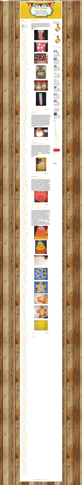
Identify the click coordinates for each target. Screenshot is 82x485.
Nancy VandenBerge (24, 21)
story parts (23, 407)
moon (23, 264)
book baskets (23, 75)
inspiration (23, 211)
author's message (24, 61)
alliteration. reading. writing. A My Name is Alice (25, 45)
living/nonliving (24, 236)
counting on (23, 115)
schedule (23, 359)
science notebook (24, 362)
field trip (23, 158)
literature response (24, 234)
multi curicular (23, 269)
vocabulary (23, 451)
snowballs (23, 384)
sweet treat (23, 416)
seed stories (23, 365)
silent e (23, 376)
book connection (24, 76)
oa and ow (23, 283)
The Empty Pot (24, 434)
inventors (23, 214)
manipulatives (23, 243)
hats (22, 190)
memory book (23, 255)
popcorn (23, 314)
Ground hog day (24, 180)
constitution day (24, 112)
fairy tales (23, 154)
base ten (23, 67)
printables (23, 320)
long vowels (23, 237)
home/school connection (25, 194)
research (23, 346)
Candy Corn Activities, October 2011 (38, 207)
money (23, 262)
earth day (23, 135)
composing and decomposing (24, 109)
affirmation (23, 42)
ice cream (23, 203)
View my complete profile (24, 22)
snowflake (23, 385)
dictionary (23, 125)
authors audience (24, 63)
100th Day (23, 33)
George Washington (24, 174)
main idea (23, 241)
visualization (23, 450)
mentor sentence (24, 257)
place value (23, 308)
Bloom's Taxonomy (24, 74)
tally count (23, 422)
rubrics (23, 352)
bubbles (23, 80)
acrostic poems (24, 39)
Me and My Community (58, 93)
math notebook (24, 247)
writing (38, 333)
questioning (23, 328)
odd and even (23, 284)
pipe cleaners (23, 306)
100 (22, 32)
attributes (23, 60)
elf (22, 142)
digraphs (23, 126)
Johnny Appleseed (24, 215)
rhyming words (24, 349)
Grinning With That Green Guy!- (58, 58)
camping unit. (23, 87)
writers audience (24, 470)
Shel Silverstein (24, 372)
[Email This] (45, 139)
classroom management (25, 100)
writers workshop (24, 471)
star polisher (23, 404)
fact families (23, 153)
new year (23, 274)
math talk (23, 248)
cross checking (24, 118)
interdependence (24, 213)
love (22, 238)
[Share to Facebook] (47, 139)
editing (23, 138)
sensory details (24, 366)
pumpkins (23, 325)
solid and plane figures (25, 392)
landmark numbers (24, 221)
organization (23, 295)
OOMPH (23, 288)
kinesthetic (23, 218)
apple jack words (24, 55)
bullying (34, 205)
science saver (23, 363)
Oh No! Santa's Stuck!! (58, 113)
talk (22, 421)
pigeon (23, 305)
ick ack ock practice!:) (35, 21)
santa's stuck (23, 358)
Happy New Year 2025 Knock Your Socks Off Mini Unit (25, 189)
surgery (23, 415)
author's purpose (24, 62)
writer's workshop (24, 469)
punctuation (23, 326)
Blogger (47, 479)
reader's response (24, 333)
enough (23, 145)
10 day (23, 31)
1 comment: (42, 173)
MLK (22, 261)
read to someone (24, 331)
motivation (23, 268)
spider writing (23, 396)
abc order (23, 36)
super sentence (24, 413)
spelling (23, 395)
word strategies (24, 462)
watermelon (23, 456)
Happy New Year (24, 186)
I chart (23, 200)
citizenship (23, 98)
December (56, 135)
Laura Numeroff (24, 222)
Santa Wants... (34, 113)
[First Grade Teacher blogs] (57, 44)
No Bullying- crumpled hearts (37, 177)
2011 (54, 134)
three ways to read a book (25, 440)
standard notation (24, 403)
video (22, 449)
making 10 (23, 242)
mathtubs (23, 250)
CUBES (23, 119)
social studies (23, 389)
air (22, 43)
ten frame (23, 429)
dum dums (23, 132)
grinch (23, 178)
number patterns (24, 282)
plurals (23, 311)
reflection (23, 343)
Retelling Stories (58, 51)
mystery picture (24, 271)
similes (23, 379)
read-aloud (23, 332)
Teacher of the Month (24, 423)
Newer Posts (33, 335)
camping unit (23, 86)
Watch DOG (23, 455)
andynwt (42, 479)
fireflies (23, 159)
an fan (23, 48)
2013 (54, 132)
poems (23, 312)
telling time (23, 428)
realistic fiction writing (24, 342)
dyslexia (23, 133)
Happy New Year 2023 (24, 187)
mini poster (23, 258)
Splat (22, 397)
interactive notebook (24, 212)
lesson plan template (24, 226)
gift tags (23, 175)
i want (23, 201)
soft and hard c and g (24, 390)
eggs (22, 140)
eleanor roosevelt (24, 141)
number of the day (24, 281)
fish (22, 160)
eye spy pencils (24, 151)
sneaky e (23, 382)
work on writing (24, 466)
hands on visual (24, 185)
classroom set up (24, 101)
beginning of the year (24, 68)
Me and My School (58, 100)
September (56, 145)
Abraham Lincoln (24, 37)
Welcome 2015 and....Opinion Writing (56, 107)
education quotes (24, 139)
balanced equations (24, 64)
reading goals (23, 339)
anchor (23, 49)
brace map (23, 77)
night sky (23, 276)
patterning (34, 333)
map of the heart (24, 244)
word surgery (23, 464)
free (22, 166)
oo (22, 287)
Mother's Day (23, 267)
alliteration (23, 44)
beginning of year (24, 69)
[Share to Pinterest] (48, 139)
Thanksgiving (23, 433)
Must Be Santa (24, 270)
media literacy (23, 254)
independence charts (24, 206)
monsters (23, 263)
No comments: (42, 332)
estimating (23, 148)
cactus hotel (23, 82)
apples (23, 56)
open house (23, 289)
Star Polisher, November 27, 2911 (38, 143)
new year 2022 (24, 275)
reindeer (23, 344)
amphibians (23, 47)
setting (23, 370)
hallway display (24, 184)
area (22, 57)
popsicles (23, 315)
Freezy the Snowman (24, 168)
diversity (23, 127)
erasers (23, 147)
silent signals (23, 378)
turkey (23, 444)
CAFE (23, 83)
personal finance (24, 302)
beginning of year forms (25, 70)
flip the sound (23, 161)
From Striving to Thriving (25, 171)
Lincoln (23, 231)
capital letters (23, 90)
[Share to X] (46, 139)
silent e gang (23, 377)
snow (22, 383)
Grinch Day (23, 179)
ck (22, 99)
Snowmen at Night (24, 388)
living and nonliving (24, 235)
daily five (23, 121)
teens (22, 426)
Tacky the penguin (24, 420)
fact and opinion (24, 152)
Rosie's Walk (23, 351)
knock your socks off (24, 219)
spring (23, 399)
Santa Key (23, 357)
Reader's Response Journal (25, 334)
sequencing (23, 369)
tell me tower (23, 427)
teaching (34, 174)
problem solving (24, 321)
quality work (23, 327)
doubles (23, 128)
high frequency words (24, 191)
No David (23, 277)
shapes (23, 371)
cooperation (23, 114)
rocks (22, 350)
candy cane (23, 88)
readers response (24, 336)
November (56, 136)
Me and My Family (58, 79)
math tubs (23, 249)
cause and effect (24, 93)
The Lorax (23, 436)
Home (41, 335)
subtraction (23, 410)
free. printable (23, 167)
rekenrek (23, 345)
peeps (23, 301)
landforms (23, 220)
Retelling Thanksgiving (58, 72)
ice (22, 202)
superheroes (23, 414)
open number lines (24, 290)
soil (22, 391)
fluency (23, 162)
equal (23, 146)
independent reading (24, 207)
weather (23, 458)
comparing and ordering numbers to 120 (25, 106)
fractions (23, 165)
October (56, 144)
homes (23, 195)
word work (23, 465)
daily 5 (23, 120)
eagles (23, 134)
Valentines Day (24, 445)
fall (22, 155)
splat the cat (23, 398)
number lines (23, 280)
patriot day (23, 299)
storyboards (23, 408)
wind (22, 459)
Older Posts (49, 335)
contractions (23, 113)
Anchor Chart (23, 50)
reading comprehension (25, 338)
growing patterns (24, 181)
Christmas (23, 95)
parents (23, 298)
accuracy (23, 38)
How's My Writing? (58, 65)
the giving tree (23, 435)
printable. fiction (24, 319)
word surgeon (23, 463)
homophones (23, 196)
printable (23, 318)
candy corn (23, 89)
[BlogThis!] (45, 173)
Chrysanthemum (37, 205)
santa (22, 356)
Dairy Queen (23, 122)
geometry (23, 173)
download (23, 129)
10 (22, 30)
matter (23, 251)
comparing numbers (24, 107)
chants (23, 94)
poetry (36, 333)
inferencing (23, 208)
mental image (23, 256)
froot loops (23, 172)
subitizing (23, 409)
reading (23, 337)
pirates (23, 307)
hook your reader (24, 197)
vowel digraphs (24, 452)
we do (23, 457)
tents (22, 430)
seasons (23, 364)
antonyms (23, 54)
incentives (23, 205)
